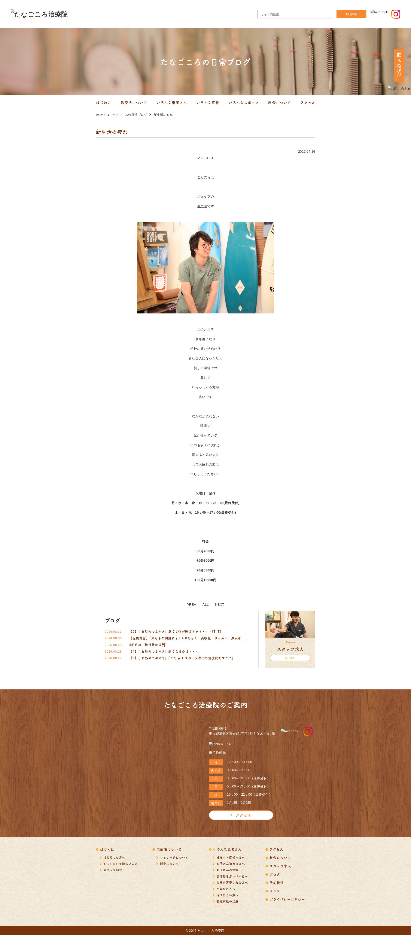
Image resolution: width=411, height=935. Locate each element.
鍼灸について (169, 863)
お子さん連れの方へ (230, 863)
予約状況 (277, 882)
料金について (280, 857)
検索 (353, 14)
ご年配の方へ (225, 889)
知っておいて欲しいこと (120, 863)
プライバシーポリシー (287, 899)
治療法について (169, 849)
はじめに (107, 849)
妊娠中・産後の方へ (230, 857)
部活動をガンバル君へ (232, 876)
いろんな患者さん (227, 849)
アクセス (243, 815)
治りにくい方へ (227, 895)
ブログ (275, 874)
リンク (275, 891)
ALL (205, 604)
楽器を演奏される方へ (232, 882)
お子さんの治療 (227, 870)
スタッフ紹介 (112, 870)
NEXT (219, 604)
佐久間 (202, 206)
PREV (191, 604)
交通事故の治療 (227, 901)
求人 (292, 658)
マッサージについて (174, 857)
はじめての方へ (114, 857)
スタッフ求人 (280, 865)
